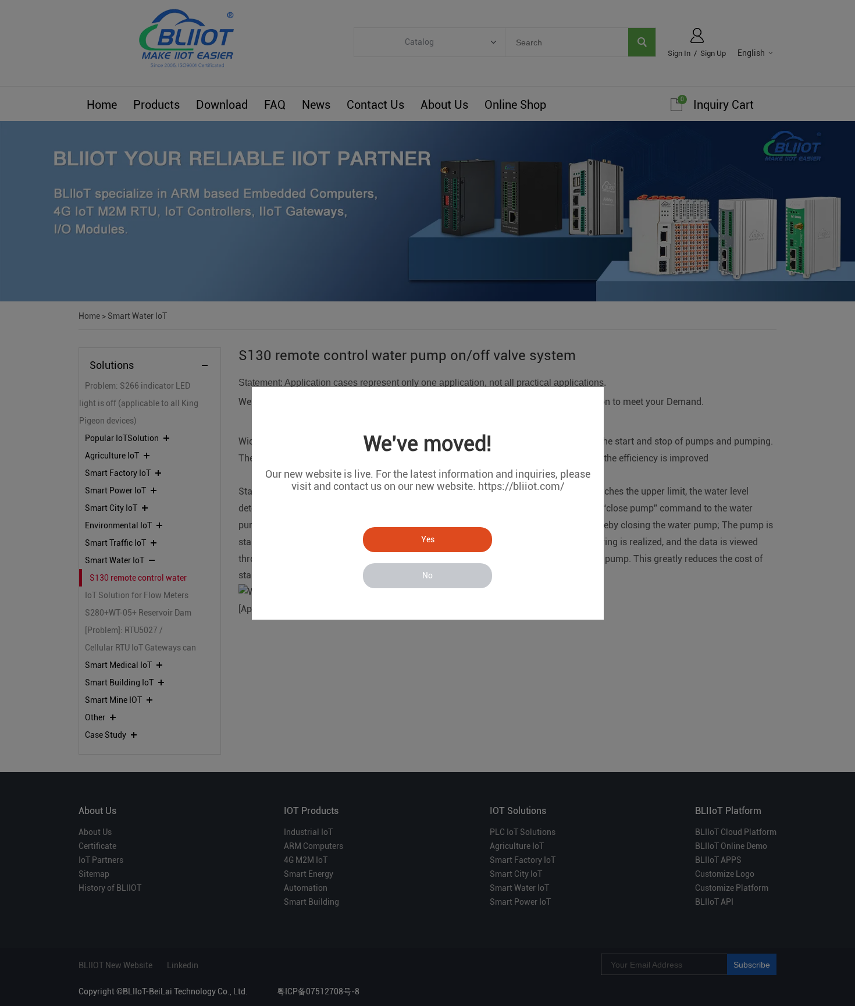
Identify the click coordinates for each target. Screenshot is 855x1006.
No (427, 575)
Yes (427, 539)
